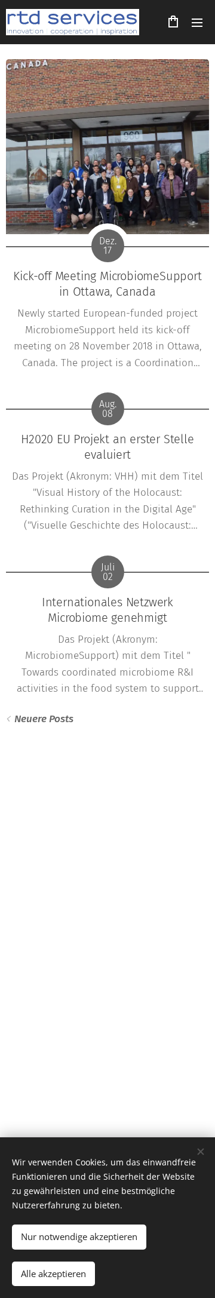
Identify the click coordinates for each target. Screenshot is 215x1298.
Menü (197, 22)
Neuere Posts (43, 719)
